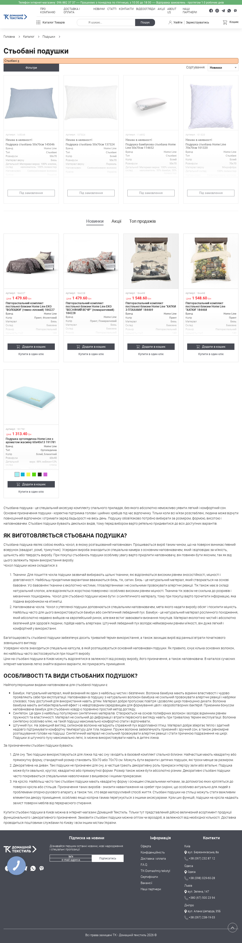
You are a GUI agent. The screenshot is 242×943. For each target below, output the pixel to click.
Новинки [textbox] (216, 67)
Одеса (188, 866)
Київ (187, 846)
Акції (161, 9)
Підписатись (107, 858)
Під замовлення (31, 193)
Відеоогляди (145, 9)
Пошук (145, 22)
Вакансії (146, 883)
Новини (99, 9)
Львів (188, 886)
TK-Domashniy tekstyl (155, 871)
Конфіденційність (153, 852)
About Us (171, 10)
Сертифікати (149, 877)
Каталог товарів (54, 22)
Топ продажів (142, 221)
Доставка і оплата (72, 10)
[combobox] (223, 67)
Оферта (146, 846)
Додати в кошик (34, 346)
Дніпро (189, 905)
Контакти (126, 9)
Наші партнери (190, 10)
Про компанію (47, 10)
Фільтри (31, 67)
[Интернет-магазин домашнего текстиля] (25, 849)
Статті (112, 9)
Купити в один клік (31, 354)
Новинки (95, 221)
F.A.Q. (144, 865)
